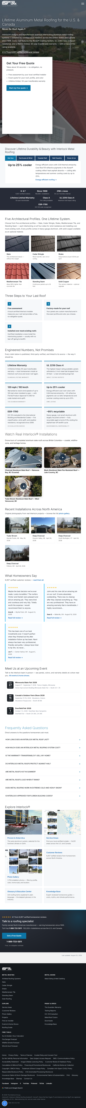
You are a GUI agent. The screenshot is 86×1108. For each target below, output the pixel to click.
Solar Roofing (7, 999)
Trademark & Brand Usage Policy (33, 1068)
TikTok (41, 1083)
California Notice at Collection (63, 1065)
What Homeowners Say (21, 575)
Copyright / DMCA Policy (11, 1068)
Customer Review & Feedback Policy (58, 1062)
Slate (4, 982)
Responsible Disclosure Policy (12, 1072)
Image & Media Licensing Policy (32, 1062)
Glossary (75, 1075)
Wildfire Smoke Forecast (10, 1043)
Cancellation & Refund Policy (12, 1065)
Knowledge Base (51, 1024)
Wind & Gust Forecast (10, 1046)
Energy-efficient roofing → (46, 180)
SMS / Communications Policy (64, 1058)
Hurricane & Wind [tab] (25, 158)
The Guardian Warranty (17, 401)
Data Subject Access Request (40, 1058)
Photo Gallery (7, 1014)
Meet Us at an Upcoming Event (26, 668)
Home (4, 1055)
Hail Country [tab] (57, 158)
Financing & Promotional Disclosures (38, 1065)
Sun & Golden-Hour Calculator (13, 1036)
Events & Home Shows (10, 1024)
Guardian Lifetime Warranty (18, 377)
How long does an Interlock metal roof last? (27, 739)
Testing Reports (50, 1011)
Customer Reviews (9, 1011)
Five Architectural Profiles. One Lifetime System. (38, 219)
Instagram (14, 1083)
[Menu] (82, 4)
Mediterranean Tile (8, 992)
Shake (4, 989)
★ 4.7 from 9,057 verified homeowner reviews (20, 52)
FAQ (68, 1075)
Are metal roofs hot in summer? (20, 772)
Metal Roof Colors (51, 1017)
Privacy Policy (13, 1055)
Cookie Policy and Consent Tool (45, 1055)
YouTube (26, 1083)
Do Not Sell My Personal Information (15, 1058)
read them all (38, 580)
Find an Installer (7, 1021)
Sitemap (19, 1078)
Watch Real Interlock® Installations (31, 434)
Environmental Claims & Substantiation (50, 1075)
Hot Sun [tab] (11, 158)
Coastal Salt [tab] (42, 158)
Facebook (5, 1083)
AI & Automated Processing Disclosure (39, 1072)
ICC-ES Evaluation (51, 1014)
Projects (5, 1017)
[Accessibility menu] (4, 1103)
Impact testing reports (55, 377)
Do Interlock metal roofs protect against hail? (28, 764)
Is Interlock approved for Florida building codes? (29, 796)
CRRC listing (51, 401)
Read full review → (15, 618)
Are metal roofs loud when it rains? (22, 780)
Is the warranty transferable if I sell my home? (27, 755)
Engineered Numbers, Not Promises (29, 350)
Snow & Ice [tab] (71, 158)
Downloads (49, 1021)
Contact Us (28, 1078)
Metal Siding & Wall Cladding (55, 978)
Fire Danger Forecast (9, 1039)
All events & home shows (19, 675)
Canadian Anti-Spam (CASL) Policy (59, 1068)
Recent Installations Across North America (33, 509)
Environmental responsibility (58, 426)
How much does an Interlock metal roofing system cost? (32, 748)
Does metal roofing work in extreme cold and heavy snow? (33, 788)
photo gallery (64, 513)
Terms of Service (26, 1055)
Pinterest (34, 1083)
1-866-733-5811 (15, 928)
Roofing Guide (7, 1027)
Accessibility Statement (10, 1062)
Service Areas (7, 1007)
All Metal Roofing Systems (11, 978)
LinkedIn (49, 1083)
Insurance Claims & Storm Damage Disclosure (18, 1075)
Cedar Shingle (7, 985)
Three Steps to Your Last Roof (25, 296)
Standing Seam (7, 995)
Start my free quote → (18, 88)
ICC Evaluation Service (16, 426)
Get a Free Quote (14, 936)
